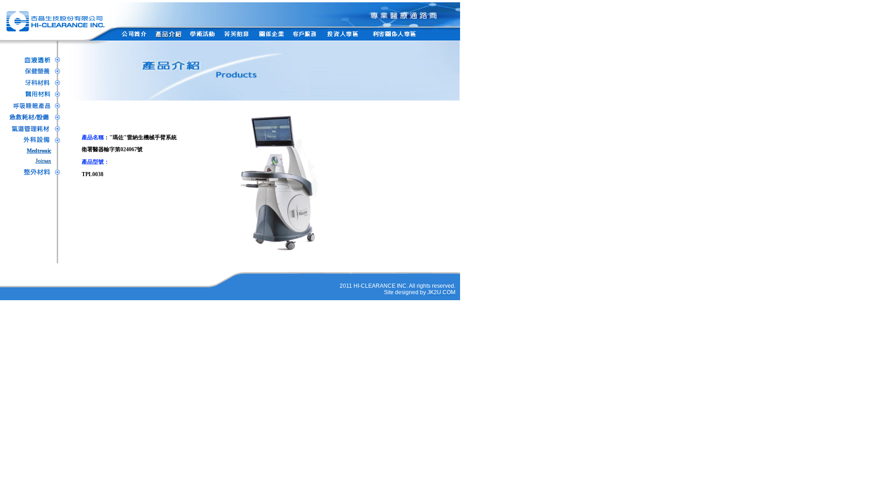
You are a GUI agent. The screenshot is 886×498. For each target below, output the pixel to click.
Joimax (43, 161)
